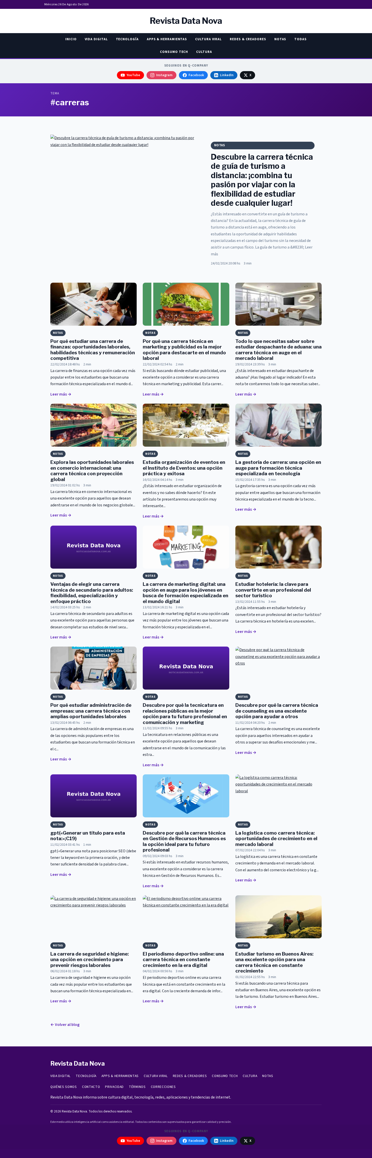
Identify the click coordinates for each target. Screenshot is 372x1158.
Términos (137, 1086)
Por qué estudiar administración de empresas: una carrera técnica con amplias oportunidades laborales (90, 710)
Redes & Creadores (248, 39)
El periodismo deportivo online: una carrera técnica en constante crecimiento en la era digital (183, 959)
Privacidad (114, 1086)
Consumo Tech (174, 52)
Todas (300, 39)
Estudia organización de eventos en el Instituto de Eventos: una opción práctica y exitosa (184, 468)
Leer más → (60, 394)
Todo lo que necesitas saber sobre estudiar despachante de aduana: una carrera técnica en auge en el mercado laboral (278, 349)
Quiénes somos (63, 1086)
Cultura (204, 52)
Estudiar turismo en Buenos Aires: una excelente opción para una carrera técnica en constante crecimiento (274, 962)
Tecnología (127, 39)
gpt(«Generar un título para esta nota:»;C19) (87, 835)
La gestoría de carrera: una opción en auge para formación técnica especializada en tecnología (278, 468)
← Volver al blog (64, 1024)
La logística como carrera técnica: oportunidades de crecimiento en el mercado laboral (276, 838)
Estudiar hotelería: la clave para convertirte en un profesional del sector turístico (273, 589)
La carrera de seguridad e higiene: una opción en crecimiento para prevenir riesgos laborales (89, 959)
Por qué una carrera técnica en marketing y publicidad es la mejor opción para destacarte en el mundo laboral (184, 349)
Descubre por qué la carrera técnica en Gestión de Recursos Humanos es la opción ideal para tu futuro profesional (184, 841)
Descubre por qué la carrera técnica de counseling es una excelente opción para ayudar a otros (276, 710)
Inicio (71, 39)
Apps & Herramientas (167, 39)
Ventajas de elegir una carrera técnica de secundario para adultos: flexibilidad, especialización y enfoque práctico (91, 592)
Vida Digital (96, 39)
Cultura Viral (208, 39)
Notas (280, 39)
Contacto (91, 1086)
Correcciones (163, 1086)
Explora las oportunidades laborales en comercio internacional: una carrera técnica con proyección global (92, 470)
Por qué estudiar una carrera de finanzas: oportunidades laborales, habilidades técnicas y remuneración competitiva (92, 349)
